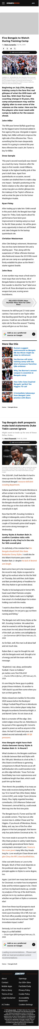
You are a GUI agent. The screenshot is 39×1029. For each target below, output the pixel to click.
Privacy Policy (24, 990)
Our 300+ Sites (25, 982)
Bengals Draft (12, 964)
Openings (23, 978)
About (4, 978)
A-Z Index (6, 1004)
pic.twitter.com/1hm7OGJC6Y (14, 673)
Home (4, 407)
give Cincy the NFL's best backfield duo (18, 856)
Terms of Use (7, 994)
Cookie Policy (24, 994)
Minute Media (12, 1010)
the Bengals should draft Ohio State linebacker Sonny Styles (17, 551)
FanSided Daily (25, 986)
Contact (5, 982)
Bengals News (12, 407)
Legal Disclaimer (8, 998)
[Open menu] (3, 3)
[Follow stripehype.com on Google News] (33, 334)
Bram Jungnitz (10, 45)
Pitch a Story (7, 990)
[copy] (14, 48)
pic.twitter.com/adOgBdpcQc (24, 633)
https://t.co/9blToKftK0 (11, 932)
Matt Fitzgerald (10, 438)
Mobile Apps (7, 986)
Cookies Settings (26, 1004)
